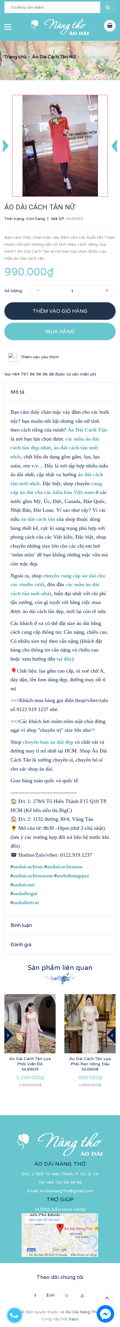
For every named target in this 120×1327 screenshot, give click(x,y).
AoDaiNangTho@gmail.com (66, 1190)
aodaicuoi (24, 885)
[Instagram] (66, 1295)
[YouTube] (82, 1295)
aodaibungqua (73, 876)
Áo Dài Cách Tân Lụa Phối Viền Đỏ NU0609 (30, 1064)
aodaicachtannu (64, 866)
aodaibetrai (26, 902)
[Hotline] (17, 1314)
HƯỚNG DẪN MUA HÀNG (60, 1209)
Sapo (73, 1318)
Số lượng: (13, 290)
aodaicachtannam (33, 876)
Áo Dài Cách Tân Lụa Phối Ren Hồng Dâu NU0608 (90, 1064)
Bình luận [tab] (21, 925)
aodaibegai (25, 893)
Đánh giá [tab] (20, 945)
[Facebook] (35, 1295)
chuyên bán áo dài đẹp (48, 742)
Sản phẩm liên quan (60, 968)
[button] (108, 7)
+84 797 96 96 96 (30, 374)
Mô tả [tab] (17, 392)
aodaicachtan (28, 866)
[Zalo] (51, 1295)
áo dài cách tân (38, 519)
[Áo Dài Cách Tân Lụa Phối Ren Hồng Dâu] (90, 1023)
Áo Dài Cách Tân (87, 430)
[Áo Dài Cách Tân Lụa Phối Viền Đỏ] (30, 1023)
